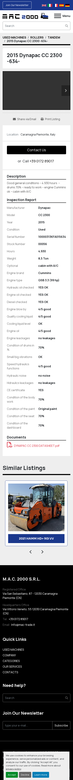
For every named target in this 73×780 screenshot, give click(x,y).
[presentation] (31, 551)
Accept (12, 774)
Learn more (40, 774)
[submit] (66, 26)
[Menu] (57, 16)
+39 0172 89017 (42, 161)
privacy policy (13, 768)
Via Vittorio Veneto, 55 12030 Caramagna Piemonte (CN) (35, 611)
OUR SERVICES (12, 667)
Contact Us (36, 150)
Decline (25, 774)
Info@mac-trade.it (23, 625)
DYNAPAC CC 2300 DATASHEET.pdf (37, 446)
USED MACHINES (13, 650)
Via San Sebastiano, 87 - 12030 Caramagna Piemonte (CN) (30, 596)
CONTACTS (10, 672)
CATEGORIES (11, 661)
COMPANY (9, 655)
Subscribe (61, 725)
